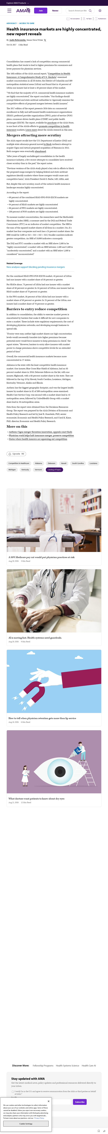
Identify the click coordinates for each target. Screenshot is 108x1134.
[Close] (48, 1101)
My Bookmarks (102, 19)
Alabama (38, 463)
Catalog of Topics (54, 469)
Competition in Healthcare (19, 463)
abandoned (40, 151)
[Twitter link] (45, 40)
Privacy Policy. (39, 1118)
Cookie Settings (25, 1124)
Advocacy (12, 23)
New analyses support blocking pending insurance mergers (36, 266)
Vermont (38, 469)
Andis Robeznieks (17, 40)
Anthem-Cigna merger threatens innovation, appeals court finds (40, 432)
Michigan (12, 469)
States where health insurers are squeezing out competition (38, 439)
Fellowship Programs (43, 1065)
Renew (55, 10)
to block (47, 144)
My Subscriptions (75, 19)
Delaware (51, 463)
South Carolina (78, 463)
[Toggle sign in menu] (100, 10)
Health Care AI (89, 1065)
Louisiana (93, 463)
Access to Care (26, 23)
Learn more (31, 129)
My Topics (89, 19)
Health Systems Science (67, 1065)
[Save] (99, 1131)
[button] (54, 3)
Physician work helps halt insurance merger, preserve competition (41, 435)
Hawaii (63, 463)
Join (41, 10)
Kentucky (25, 469)
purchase (52, 122)
